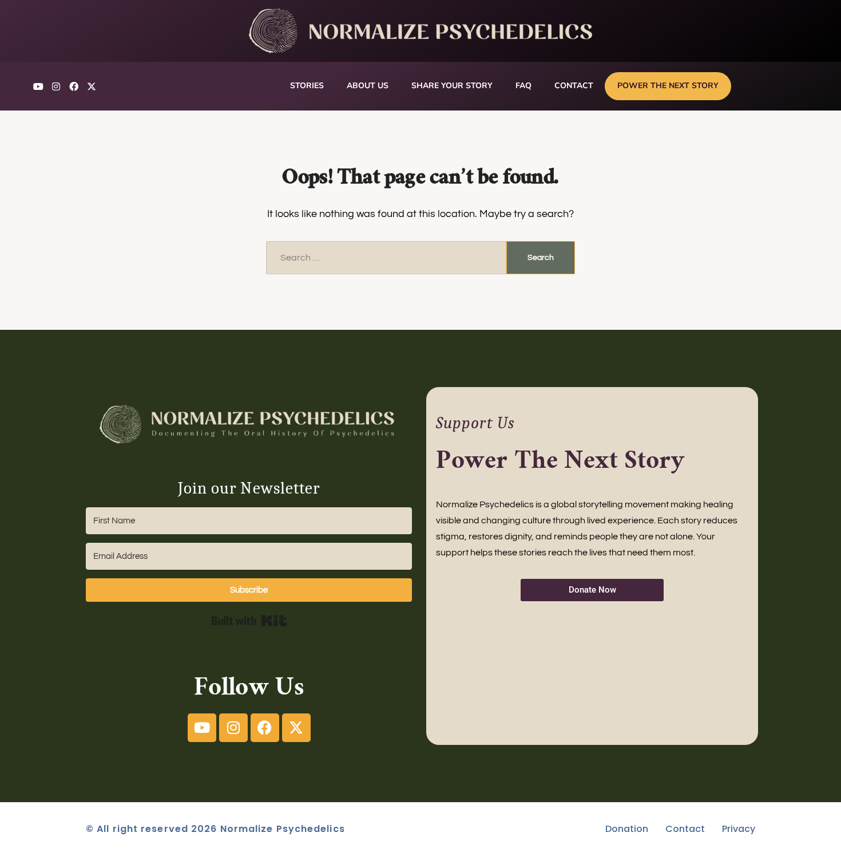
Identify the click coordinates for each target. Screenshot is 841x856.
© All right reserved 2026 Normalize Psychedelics (215, 828)
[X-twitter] (91, 86)
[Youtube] (38, 86)
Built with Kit (249, 620)
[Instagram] (56, 86)
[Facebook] (73, 86)
